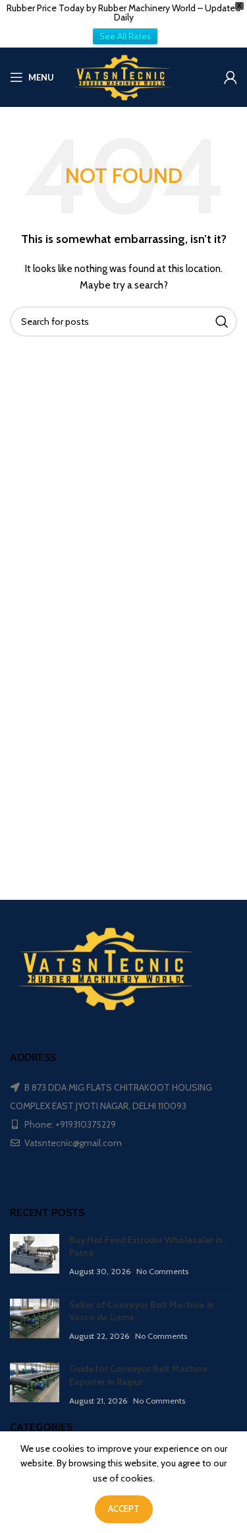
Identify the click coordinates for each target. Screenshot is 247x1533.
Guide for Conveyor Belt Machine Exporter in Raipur (138, 1375)
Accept (124, 1508)
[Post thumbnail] (34, 1256)
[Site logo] (123, 76)
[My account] (230, 77)
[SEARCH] (222, 321)
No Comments (162, 1271)
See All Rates (125, 36)
